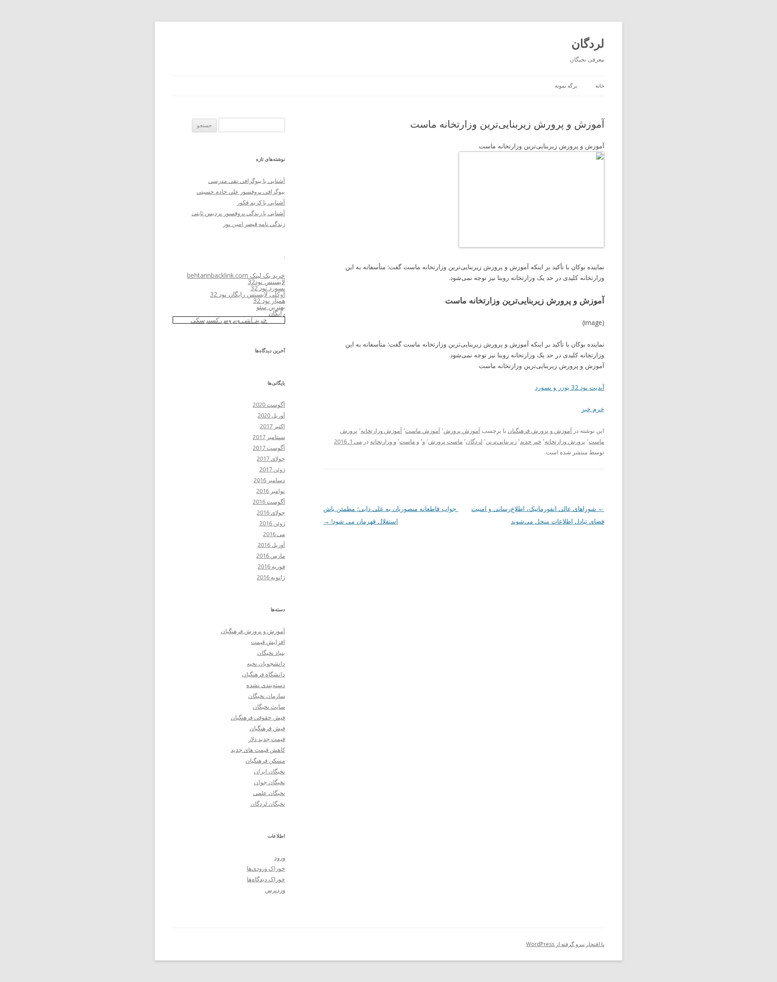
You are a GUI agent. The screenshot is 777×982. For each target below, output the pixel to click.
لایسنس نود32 (266, 281)
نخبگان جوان (269, 782)
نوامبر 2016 (270, 491)
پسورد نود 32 (267, 288)
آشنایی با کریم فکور (261, 202)
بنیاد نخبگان (271, 653)
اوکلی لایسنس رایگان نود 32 (247, 294)
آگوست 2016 (269, 502)
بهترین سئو (270, 306)
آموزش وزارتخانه (381, 431)
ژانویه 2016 (271, 577)
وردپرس (275, 890)
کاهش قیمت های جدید (258, 750)
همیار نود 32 (269, 300)
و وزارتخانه (383, 441)
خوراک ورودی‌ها (266, 868)
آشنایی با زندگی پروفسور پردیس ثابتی (238, 213)
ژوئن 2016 (272, 523)
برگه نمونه (566, 85)
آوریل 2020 (271, 415)
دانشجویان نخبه (266, 663)
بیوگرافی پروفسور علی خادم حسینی (240, 191)
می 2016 (274, 534)
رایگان (276, 313)
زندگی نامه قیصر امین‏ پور (254, 224)
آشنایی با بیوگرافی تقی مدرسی (246, 181)
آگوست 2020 (269, 404)
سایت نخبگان (269, 706)
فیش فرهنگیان (267, 728)
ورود (279, 857)
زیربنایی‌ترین (501, 441)
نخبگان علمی (269, 793)
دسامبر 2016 (269, 480)
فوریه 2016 (271, 566)
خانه (599, 85)
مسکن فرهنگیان (265, 760)
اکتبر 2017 (272, 426)
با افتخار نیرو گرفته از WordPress (565, 944)
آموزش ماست (422, 431)
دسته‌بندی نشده (265, 685)
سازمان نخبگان (266, 696)
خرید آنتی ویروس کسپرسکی (229, 319)
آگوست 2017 (269, 448)
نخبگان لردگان (267, 804)
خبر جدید (530, 441)
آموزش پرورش (461, 431)
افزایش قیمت (268, 642)
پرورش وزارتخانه (565, 441)
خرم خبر (592, 408)
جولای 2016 (271, 512)
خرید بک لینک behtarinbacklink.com (236, 275)
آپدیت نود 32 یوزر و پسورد (569, 387)
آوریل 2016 (271, 545)
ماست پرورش (445, 441)
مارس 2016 (270, 555)
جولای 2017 (271, 458)
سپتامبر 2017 (269, 437)
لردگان (588, 43)
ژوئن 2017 (272, 469)
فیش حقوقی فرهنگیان (258, 717)
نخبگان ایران (269, 771)
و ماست (409, 441)
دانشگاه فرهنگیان (263, 674)
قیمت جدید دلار (266, 739)
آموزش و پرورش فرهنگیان (540, 431)
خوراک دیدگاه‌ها (266, 879)
